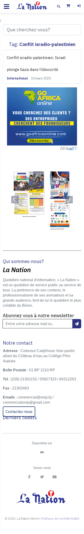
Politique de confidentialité (60, 518)
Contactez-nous (19, 411)
